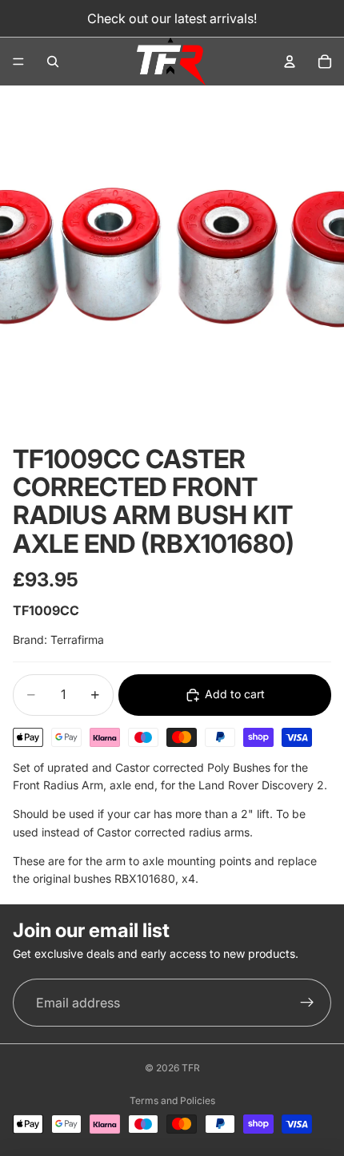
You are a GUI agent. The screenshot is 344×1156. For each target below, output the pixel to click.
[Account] (289, 61)
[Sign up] (307, 1002)
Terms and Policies (172, 1100)
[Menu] (18, 61)
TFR (191, 1068)
